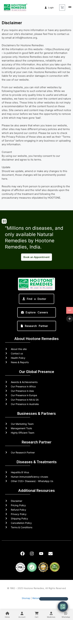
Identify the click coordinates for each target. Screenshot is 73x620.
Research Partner (36, 442)
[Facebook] (22, 553)
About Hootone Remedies (36, 339)
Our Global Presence (36, 372)
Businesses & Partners (36, 413)
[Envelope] (50, 553)
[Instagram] (32, 553)
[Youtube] (41, 553)
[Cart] (62, 7)
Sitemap (26, 598)
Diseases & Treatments (36, 462)
